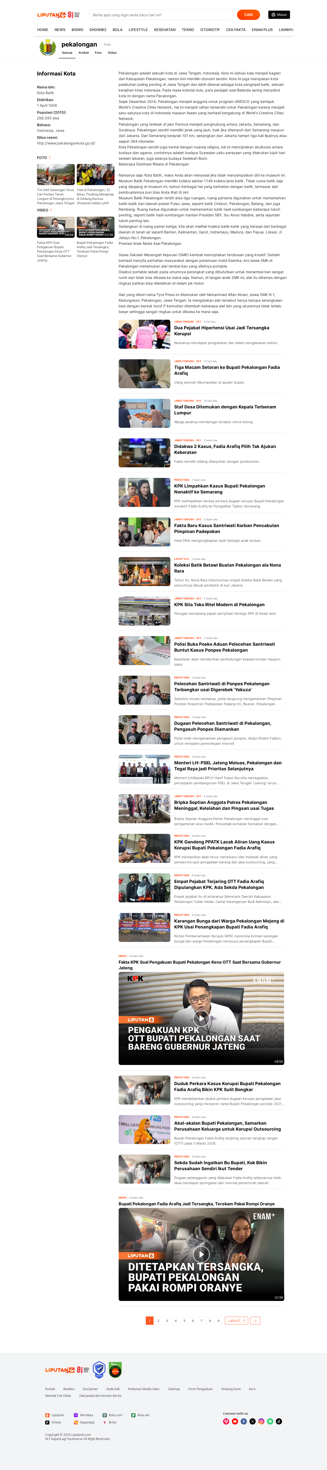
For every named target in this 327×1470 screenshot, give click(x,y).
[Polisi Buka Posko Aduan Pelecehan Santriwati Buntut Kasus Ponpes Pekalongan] (144, 650)
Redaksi (68, 1389)
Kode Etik (113, 1389)
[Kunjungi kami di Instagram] (261, 1421)
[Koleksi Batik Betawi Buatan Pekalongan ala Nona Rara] (144, 571)
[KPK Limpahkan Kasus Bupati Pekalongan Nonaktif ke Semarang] (144, 492)
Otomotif (210, 29)
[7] (56, 174)
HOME (42, 29)
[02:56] (96, 226)
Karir (252, 1389)
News (60, 29)
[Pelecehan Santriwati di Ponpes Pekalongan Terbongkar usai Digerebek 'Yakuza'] (144, 690)
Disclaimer (90, 1389)
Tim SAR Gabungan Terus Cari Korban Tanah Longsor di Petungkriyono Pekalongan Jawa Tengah (56, 196)
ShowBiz (98, 29)
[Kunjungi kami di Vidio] (226, 1421)
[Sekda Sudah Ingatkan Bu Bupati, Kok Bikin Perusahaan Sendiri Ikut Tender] (144, 1169)
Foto (98, 53)
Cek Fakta (236, 29)
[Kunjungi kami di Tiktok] (279, 1421)
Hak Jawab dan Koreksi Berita (100, 1396)
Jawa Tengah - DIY (187, 321)
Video (112, 53)
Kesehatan (165, 29)
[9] (96, 174)
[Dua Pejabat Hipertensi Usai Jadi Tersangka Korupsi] (144, 334)
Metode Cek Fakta (58, 1396)
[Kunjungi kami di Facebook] (244, 1421)
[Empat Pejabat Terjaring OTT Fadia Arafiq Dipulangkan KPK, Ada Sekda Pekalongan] (144, 887)
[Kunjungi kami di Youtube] (235, 1421)
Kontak (50, 1389)
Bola (118, 29)
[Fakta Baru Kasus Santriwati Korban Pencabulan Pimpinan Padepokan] (144, 531)
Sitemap (174, 1389)
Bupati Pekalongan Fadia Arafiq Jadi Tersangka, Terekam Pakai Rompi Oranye (95, 249)
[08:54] (56, 226)
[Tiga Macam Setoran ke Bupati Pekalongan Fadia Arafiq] (144, 373)
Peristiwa (181, 479)
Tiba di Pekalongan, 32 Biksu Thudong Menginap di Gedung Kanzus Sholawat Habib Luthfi (95, 196)
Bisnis (77, 29)
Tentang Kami (231, 1389)
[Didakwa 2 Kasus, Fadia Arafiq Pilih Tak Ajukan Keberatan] (144, 452)
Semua (67, 53)
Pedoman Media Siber (144, 1389)
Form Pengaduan (200, 1389)
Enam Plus (262, 29)
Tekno (188, 29)
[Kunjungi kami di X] (252, 1421)
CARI (248, 14)
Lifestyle (138, 29)
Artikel (84, 53)
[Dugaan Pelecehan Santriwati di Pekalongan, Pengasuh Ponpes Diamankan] (144, 729)
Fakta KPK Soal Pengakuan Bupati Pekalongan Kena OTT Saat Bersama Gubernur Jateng (54, 251)
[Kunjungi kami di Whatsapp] (270, 1421)
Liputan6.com (81, 1435)
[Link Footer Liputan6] (67, 1370)
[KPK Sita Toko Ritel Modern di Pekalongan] (144, 611)
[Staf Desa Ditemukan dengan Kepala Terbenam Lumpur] (144, 413)
